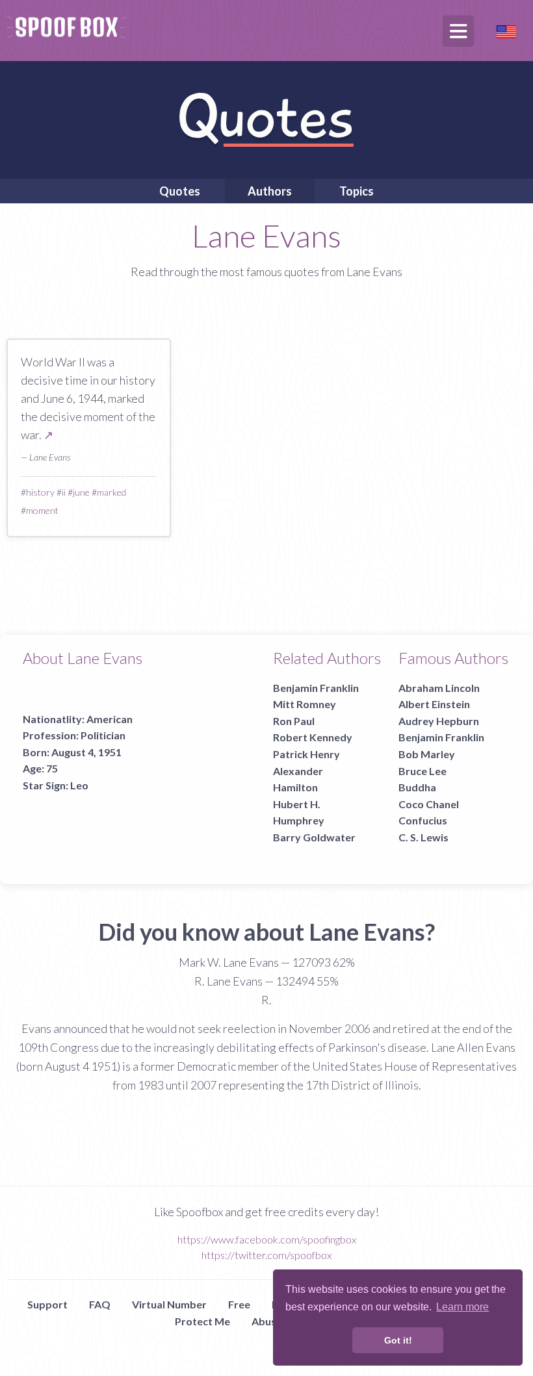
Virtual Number (169, 1304)
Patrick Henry (306, 754)
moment (42, 510)
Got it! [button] (398, 1340)
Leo (79, 785)
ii (64, 492)
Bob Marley (426, 754)
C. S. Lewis (423, 837)
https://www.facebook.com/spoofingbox (266, 1239)
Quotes (179, 191)
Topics (356, 191)
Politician (103, 735)
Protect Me (202, 1321)
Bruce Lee (422, 771)
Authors (270, 191)
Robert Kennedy (312, 737)
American (109, 719)
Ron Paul (294, 721)
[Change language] (506, 30)
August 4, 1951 (86, 752)
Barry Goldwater (314, 837)
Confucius (422, 820)
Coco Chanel (428, 804)
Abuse (267, 1321)
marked (111, 492)
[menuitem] (179, 191)
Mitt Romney (304, 704)
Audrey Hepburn (438, 721)
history (40, 492)
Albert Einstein (434, 704)
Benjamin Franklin (316, 688)
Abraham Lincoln (439, 688)
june (81, 492)
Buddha (417, 787)
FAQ (99, 1304)
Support (47, 1304)
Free (239, 1304)
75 (52, 768)
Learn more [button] (462, 1306)
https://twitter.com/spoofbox (267, 1255)
